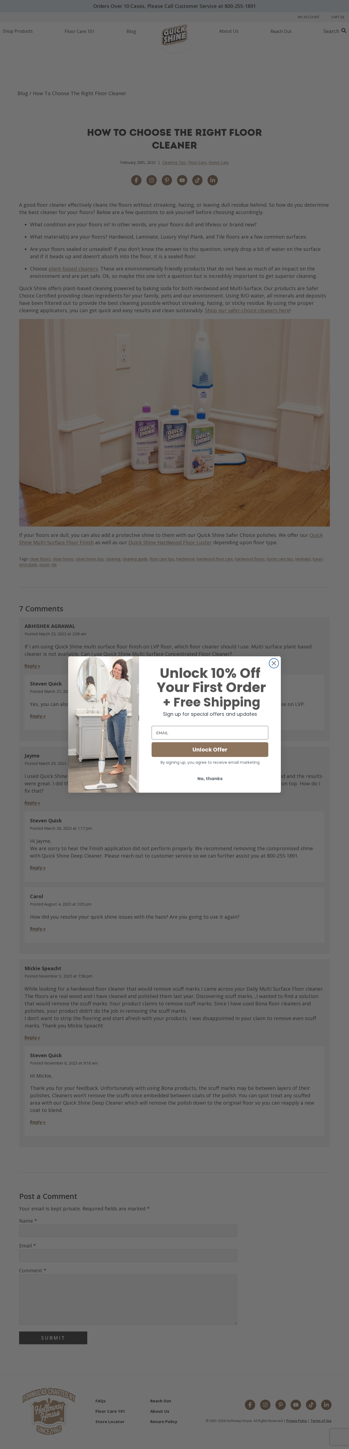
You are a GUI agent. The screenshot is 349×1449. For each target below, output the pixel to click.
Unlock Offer (209, 749)
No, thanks (209, 778)
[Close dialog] (274, 663)
